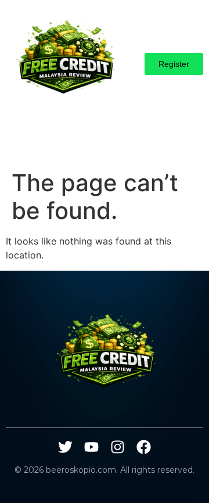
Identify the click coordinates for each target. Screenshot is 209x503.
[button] (17, 146)
